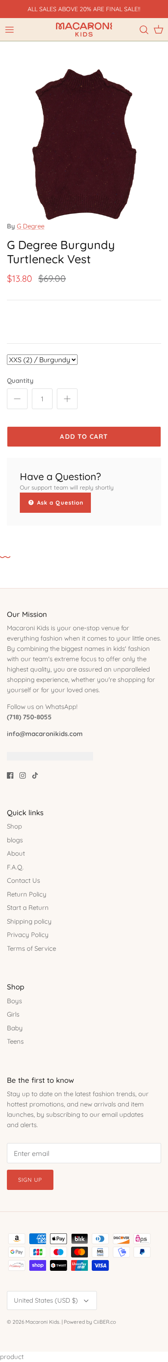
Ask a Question (59, 502)
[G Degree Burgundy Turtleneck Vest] (84, 219)
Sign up (30, 1179)
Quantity (20, 380)
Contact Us (23, 880)
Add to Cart (84, 436)
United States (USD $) (46, 1300)
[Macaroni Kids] (84, 29)
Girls (13, 1014)
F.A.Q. (15, 867)
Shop (14, 826)
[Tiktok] (35, 775)
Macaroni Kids (42, 1322)
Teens (15, 1041)
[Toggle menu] (9, 29)
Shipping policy (29, 921)
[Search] (144, 29)
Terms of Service (31, 948)
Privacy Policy (28, 935)
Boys (14, 1001)
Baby (15, 1028)
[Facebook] (10, 775)
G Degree (30, 226)
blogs (15, 840)
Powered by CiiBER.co (90, 1322)
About (16, 853)
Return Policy (27, 894)
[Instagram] (22, 775)
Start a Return (28, 907)
